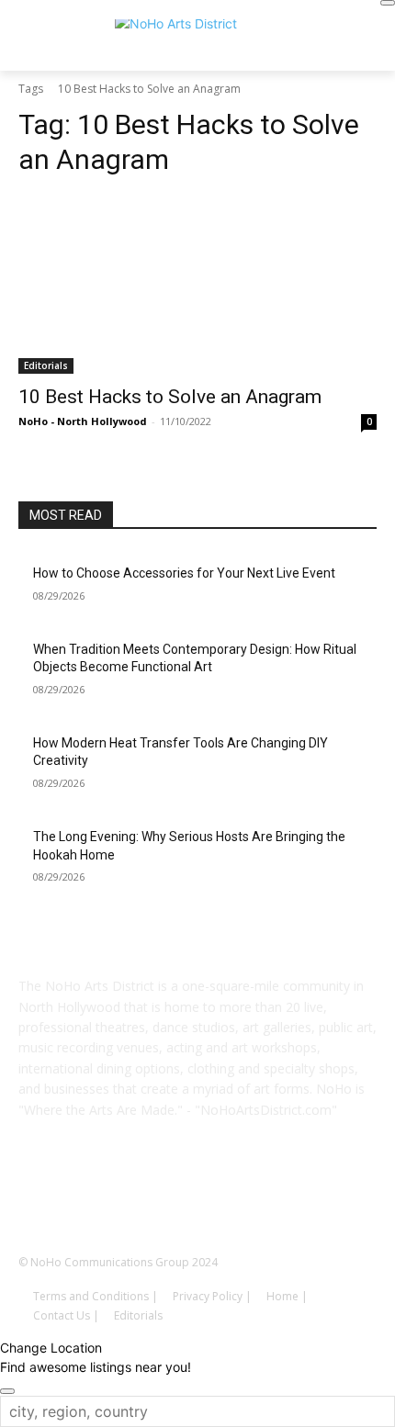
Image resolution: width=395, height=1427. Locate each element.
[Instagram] (172, 1195)
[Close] (387, 3)
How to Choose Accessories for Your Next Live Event (184, 573)
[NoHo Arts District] (197, 41)
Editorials (46, 365)
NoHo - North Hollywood (82, 421)
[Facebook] (120, 1195)
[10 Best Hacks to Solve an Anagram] (197, 284)
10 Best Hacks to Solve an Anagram (170, 397)
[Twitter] (275, 1195)
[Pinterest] (223, 1195)
